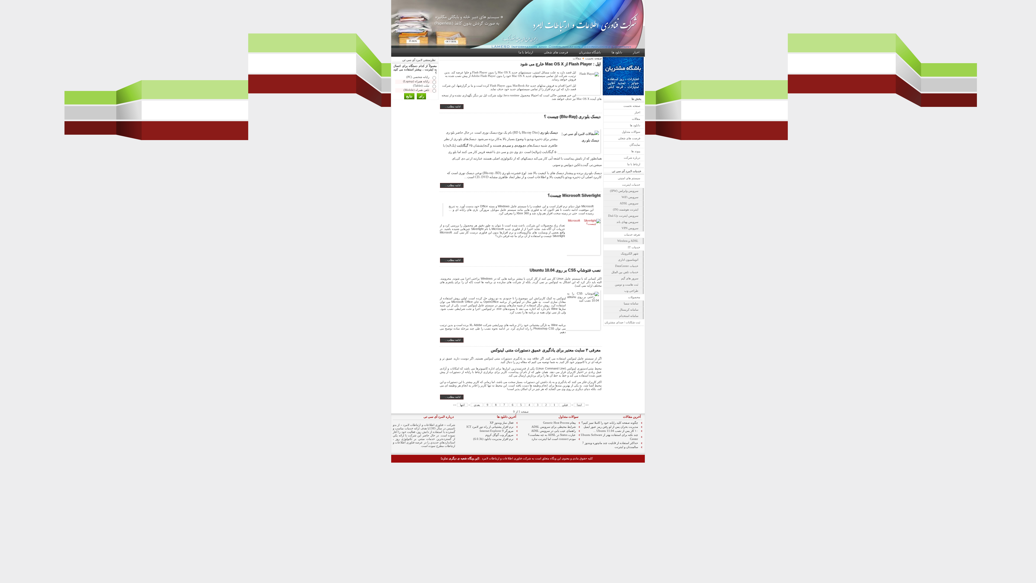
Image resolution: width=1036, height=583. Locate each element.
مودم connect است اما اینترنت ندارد (553, 438)
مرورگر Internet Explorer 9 (496, 430)
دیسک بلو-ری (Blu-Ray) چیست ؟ (572, 116)
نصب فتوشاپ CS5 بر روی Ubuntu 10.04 (565, 270)
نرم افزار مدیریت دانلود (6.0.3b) (493, 438)
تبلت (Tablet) (421, 85)
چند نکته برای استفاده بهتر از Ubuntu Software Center (609, 436)
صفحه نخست (593, 58)
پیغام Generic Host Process (559, 422)
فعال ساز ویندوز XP (501, 422)
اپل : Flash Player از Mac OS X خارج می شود (560, 64)
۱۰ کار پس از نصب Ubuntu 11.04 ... (615, 430)
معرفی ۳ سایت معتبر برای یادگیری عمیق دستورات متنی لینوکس (546, 350)
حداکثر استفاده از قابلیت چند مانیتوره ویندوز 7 (610, 443)
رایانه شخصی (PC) (417, 77)
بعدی (477, 404)
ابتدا (579, 404)
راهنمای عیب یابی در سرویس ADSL (553, 430)
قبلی (565, 404)
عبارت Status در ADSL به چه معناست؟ (552, 434)
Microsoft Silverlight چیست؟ (574, 195)
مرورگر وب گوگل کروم (499, 434)
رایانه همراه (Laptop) (416, 81)
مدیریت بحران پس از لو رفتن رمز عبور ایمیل (611, 426)
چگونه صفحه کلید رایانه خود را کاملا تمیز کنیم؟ (609, 422)
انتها (462, 404)
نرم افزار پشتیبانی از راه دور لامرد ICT (489, 426)
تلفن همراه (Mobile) (416, 89)
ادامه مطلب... (453, 106)
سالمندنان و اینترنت (626, 447)
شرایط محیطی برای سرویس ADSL (553, 426)
